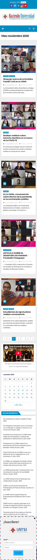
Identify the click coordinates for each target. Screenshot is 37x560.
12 (18, 390)
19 (18, 394)
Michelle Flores (26, 85)
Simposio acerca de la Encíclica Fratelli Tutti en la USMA (18, 80)
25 (14, 397)
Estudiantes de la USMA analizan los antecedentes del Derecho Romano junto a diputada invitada (17, 445)
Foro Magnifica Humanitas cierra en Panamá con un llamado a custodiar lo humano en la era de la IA (17, 428)
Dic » (20, 405)
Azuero (5, 308)
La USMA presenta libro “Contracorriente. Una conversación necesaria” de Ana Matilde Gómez (18, 472)
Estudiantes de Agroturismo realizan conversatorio (17, 313)
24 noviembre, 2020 (11, 85)
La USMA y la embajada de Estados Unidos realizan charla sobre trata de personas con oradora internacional (17, 463)
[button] (29, 28)
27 (23, 397)
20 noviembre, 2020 (11, 261)
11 (14, 390)
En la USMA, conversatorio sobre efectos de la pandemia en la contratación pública (17, 196)
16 (5, 394)
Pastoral (12, 76)
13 (23, 390)
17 (10, 394)
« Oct (16, 405)
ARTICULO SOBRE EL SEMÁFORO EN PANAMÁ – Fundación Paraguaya (15, 255)
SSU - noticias (7, 250)
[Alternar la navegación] (34, 28)
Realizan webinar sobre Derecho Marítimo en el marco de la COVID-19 (17, 138)
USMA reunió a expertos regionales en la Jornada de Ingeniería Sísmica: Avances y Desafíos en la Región (17, 505)
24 (10, 397)
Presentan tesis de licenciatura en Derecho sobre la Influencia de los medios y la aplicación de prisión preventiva (17, 514)
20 (23, 394)
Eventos (6, 76)
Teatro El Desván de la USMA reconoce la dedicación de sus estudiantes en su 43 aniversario (17, 454)
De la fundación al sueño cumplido (14, 419)
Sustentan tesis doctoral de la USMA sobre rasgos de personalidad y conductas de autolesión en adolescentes (17, 436)
